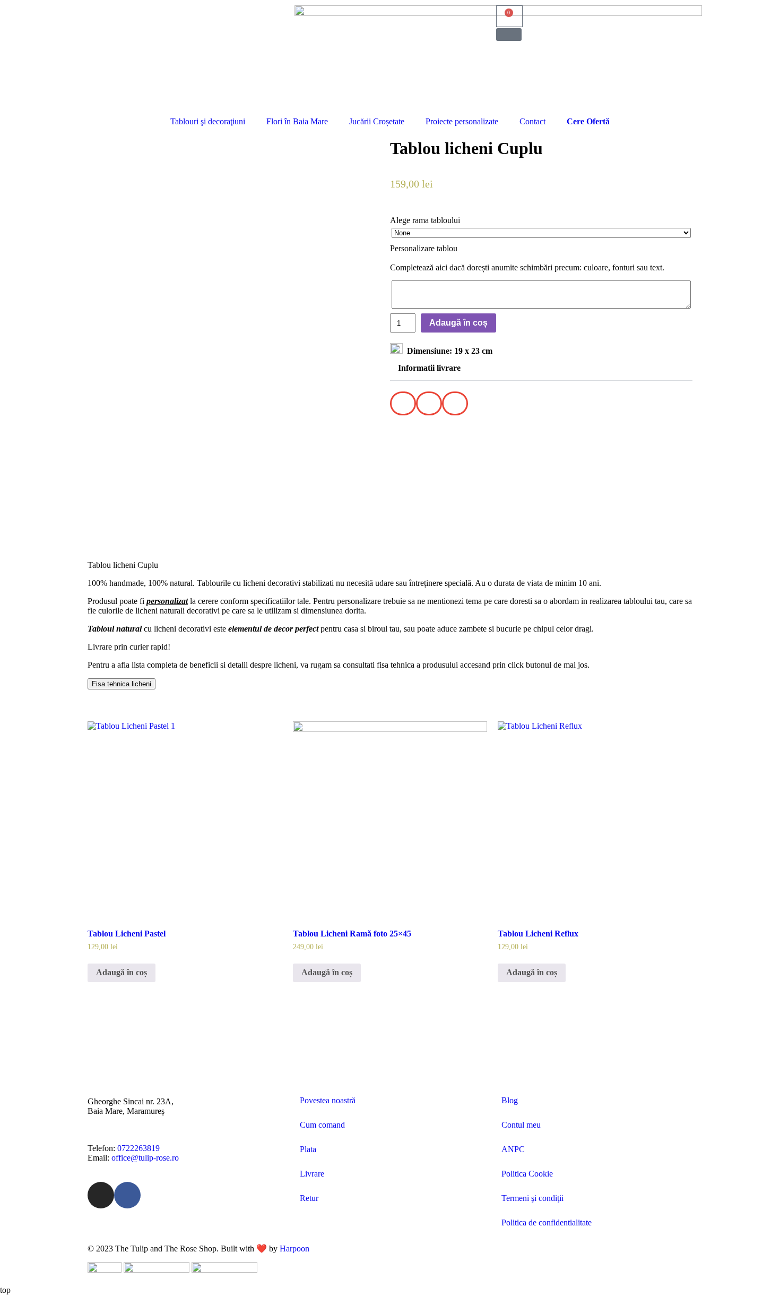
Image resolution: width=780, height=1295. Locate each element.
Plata (308, 1149)
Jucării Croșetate (376, 121)
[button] (509, 34)
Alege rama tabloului (425, 220)
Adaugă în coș (458, 322)
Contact (532, 121)
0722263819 (138, 1148)
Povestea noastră (328, 1100)
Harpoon (294, 1248)
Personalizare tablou (423, 248)
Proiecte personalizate (462, 121)
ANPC (513, 1149)
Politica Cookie (527, 1173)
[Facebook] (127, 1195)
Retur (309, 1198)
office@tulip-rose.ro (145, 1157)
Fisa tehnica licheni (121, 684)
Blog (509, 1100)
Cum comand (322, 1124)
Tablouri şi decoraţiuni (207, 121)
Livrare (312, 1173)
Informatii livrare (429, 367)
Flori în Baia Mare (297, 121)
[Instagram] (101, 1195)
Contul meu (521, 1124)
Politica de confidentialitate (546, 1222)
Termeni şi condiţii (532, 1198)
